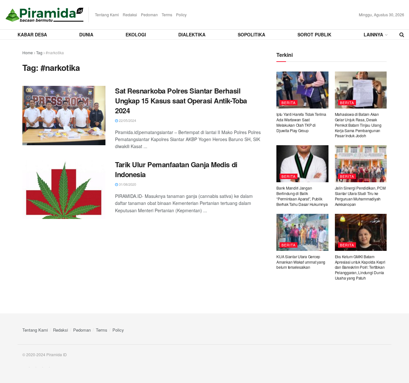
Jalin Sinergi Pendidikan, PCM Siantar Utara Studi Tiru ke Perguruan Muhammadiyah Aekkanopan (360, 196)
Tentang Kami (107, 14)
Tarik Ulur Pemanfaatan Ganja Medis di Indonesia (176, 169)
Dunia (86, 34)
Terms (167, 14)
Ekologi (136, 34)
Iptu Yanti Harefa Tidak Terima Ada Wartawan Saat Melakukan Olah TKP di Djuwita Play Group (301, 122)
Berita (289, 102)
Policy (181, 14)
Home (27, 52)
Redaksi (130, 14)
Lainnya (373, 34)
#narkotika (55, 52)
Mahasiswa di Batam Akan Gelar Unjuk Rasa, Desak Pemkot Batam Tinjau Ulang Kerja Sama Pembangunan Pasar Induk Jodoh (358, 124)
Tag (39, 52)
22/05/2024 (127, 120)
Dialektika (191, 34)
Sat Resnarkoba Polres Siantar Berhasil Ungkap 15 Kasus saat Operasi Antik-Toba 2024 (181, 101)
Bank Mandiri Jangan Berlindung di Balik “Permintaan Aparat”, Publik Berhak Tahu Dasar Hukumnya (302, 196)
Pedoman (149, 14)
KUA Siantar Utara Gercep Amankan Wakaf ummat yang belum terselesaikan (300, 262)
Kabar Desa (32, 34)
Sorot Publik (314, 34)
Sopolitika (251, 34)
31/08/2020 (127, 184)
